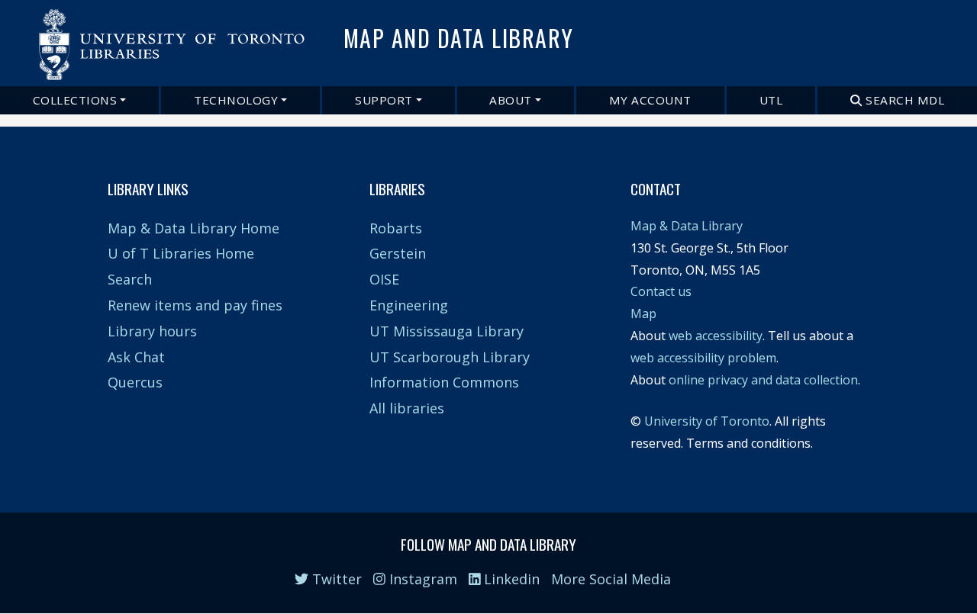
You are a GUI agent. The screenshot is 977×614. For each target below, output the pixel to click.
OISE (384, 279)
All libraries (406, 408)
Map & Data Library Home (193, 228)
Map (643, 313)
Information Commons (444, 382)
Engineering (408, 305)
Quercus (135, 382)
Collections (75, 100)
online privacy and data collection (763, 379)
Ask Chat (136, 357)
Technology (236, 100)
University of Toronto (706, 421)
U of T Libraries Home (181, 253)
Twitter (335, 579)
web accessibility (716, 335)
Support (384, 100)
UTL (771, 100)
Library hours (152, 331)
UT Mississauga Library (446, 331)
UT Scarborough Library (449, 357)
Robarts (395, 228)
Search (130, 279)
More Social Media (611, 579)
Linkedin (510, 579)
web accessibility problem (703, 357)
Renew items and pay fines (195, 305)
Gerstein (397, 253)
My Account (650, 100)
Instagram (421, 579)
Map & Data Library (686, 225)
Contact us (661, 291)
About (510, 100)
